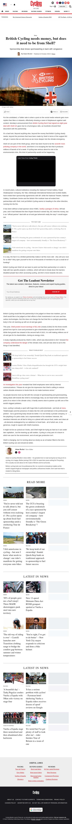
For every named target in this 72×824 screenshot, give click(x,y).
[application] (36, 171)
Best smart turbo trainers (36, 776)
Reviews (25, 11)
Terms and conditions (44, 799)
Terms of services (28, 297)
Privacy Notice (59, 297)
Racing (15, 11)
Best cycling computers (36, 781)
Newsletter (65, 111)
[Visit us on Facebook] (63, 3)
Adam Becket (27, 54)
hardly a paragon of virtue (49, 209)
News (7, 11)
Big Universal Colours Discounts (22, 17)
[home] (2, 11)
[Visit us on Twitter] (60, 3)
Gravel (57, 11)
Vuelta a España (20, 776)
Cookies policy (10, 803)
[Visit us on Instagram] (57, 3)
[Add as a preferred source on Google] (36, 810)
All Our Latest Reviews (51, 769)
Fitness (48, 11)
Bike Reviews (51, 772)
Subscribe (62, 6)
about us (10, 799)
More (66, 11)
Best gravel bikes (36, 772)
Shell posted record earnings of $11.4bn (26, 327)
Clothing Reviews (52, 779)
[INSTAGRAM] (19, 452)
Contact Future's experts (25, 799)
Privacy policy (59, 799)
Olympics (20, 779)
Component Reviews (52, 776)
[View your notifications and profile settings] (14, 5)
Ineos (64, 408)
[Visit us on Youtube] (65, 3)
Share (7, 111)
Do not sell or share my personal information (49, 803)
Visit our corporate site (60, 817)
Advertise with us (24, 803)
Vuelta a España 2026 (45, 17)
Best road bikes (36, 769)
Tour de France (20, 769)
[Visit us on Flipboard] (68, 3)
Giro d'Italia (20, 772)
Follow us (55, 111)
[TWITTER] (16, 452)
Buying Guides (36, 11)
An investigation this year (12, 385)
